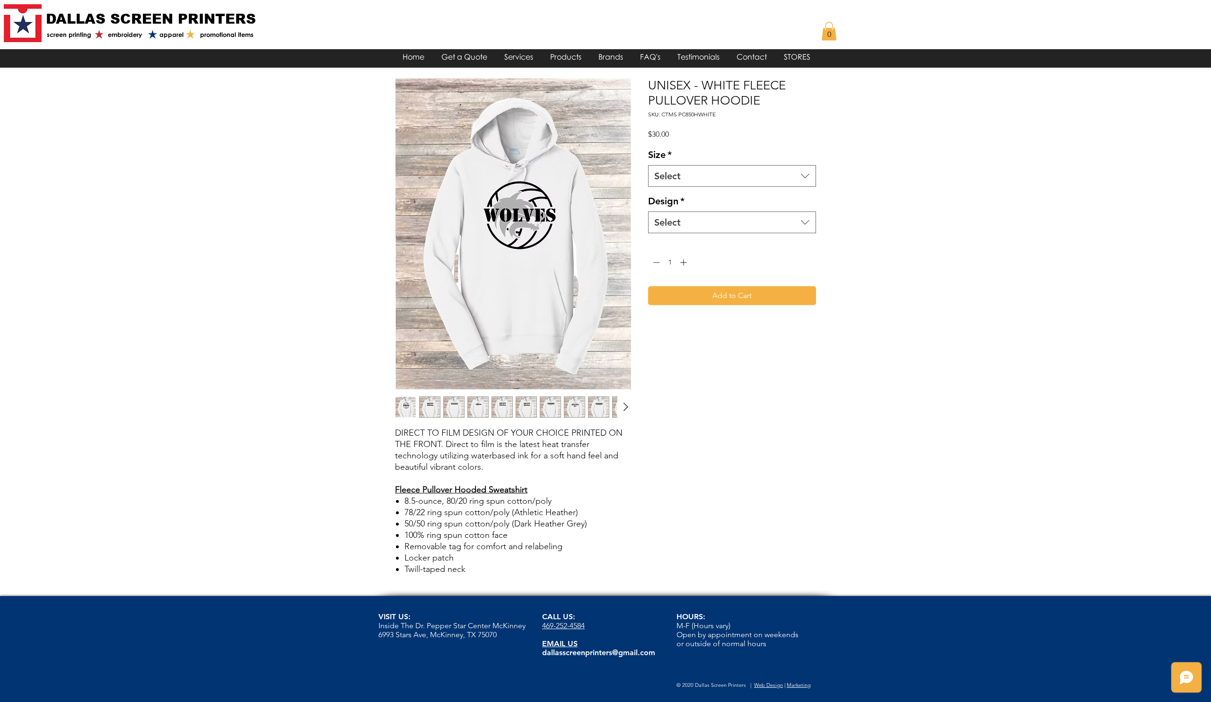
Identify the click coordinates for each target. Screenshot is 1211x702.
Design (666, 201)
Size (660, 154)
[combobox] (732, 176)
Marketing (799, 685)
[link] (829, 31)
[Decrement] (655, 262)
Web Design (768, 685)
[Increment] (684, 262)
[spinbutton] (669, 262)
